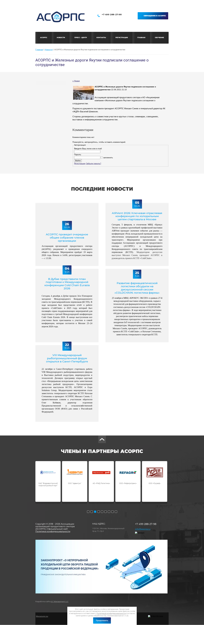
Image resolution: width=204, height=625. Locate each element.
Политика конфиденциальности (52, 531)
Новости (49, 49)
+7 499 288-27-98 (112, 14)
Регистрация (79, 163)
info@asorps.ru (142, 529)
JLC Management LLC (59, 601)
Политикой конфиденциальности (111, 613)
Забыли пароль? (93, 163)
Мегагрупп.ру (42, 616)
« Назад (76, 81)
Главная (39, 49)
